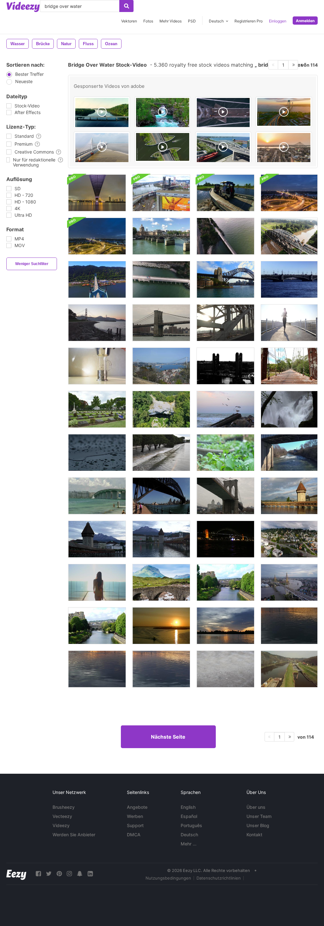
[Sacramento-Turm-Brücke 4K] (225, 366)
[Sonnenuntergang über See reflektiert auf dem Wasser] (225, 625)
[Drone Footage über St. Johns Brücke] (97, 279)
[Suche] (126, 6)
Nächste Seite (168, 737)
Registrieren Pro (248, 21)
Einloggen (277, 21)
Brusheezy (64, 807)
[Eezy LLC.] (16, 874)
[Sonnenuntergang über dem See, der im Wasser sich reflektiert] (289, 625)
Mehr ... (188, 843)
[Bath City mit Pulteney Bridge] (97, 625)
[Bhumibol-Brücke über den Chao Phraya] (97, 192)
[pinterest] (59, 874)
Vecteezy (62, 816)
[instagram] (69, 874)
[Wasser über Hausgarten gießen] (225, 452)
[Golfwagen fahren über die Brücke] (225, 192)
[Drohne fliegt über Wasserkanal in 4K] (289, 669)
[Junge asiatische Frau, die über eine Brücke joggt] (289, 322)
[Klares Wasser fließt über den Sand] (225, 669)
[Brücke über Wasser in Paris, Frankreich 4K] (161, 236)
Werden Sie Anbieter (74, 834)
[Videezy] (23, 7)
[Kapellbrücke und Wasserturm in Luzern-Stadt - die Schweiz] (289, 495)
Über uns (255, 807)
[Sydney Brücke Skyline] (161, 495)
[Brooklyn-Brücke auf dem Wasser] (161, 322)
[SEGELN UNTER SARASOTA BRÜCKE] (97, 495)
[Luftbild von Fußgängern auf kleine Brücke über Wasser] (225, 236)
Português (191, 825)
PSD (192, 21)
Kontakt (254, 834)
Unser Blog (257, 825)
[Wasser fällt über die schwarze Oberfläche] (97, 452)
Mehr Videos (170, 21)
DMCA (133, 834)
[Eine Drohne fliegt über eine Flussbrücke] (289, 236)
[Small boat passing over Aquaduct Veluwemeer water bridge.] (162, 146)
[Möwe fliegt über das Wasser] (225, 409)
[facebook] (38, 874)
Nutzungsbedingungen (168, 878)
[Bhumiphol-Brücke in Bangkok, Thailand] (289, 582)
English (188, 807)
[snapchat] (80, 874)
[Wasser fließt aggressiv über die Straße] (161, 452)
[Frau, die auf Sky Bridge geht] (97, 582)
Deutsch (189, 834)
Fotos (148, 21)
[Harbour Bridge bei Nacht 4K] (225, 539)
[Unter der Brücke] (289, 452)
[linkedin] (90, 874)
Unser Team (258, 816)
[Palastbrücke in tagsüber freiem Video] (289, 279)
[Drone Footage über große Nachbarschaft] (289, 539)
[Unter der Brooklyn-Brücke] (225, 495)
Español (189, 816)
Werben (135, 816)
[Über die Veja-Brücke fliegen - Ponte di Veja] (161, 409)
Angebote (137, 807)
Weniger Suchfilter (31, 264)
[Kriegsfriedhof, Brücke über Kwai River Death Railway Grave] (97, 409)
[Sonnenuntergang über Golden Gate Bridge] (97, 322)
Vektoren (129, 21)
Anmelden (305, 20)
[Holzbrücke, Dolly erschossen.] (289, 366)
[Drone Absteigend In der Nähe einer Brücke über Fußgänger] (161, 279)
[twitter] (49, 874)
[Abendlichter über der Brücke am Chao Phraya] (289, 192)
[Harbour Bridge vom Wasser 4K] (225, 279)
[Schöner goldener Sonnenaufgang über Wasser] (161, 625)
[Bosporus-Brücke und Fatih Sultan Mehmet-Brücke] (161, 366)
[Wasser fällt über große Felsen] (289, 409)
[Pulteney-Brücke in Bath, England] (225, 582)
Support (135, 825)
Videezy (61, 825)
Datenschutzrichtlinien (218, 878)
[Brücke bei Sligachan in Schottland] (161, 582)
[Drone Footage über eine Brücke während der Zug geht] (161, 192)
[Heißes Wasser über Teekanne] (97, 366)
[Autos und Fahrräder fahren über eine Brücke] (225, 322)
